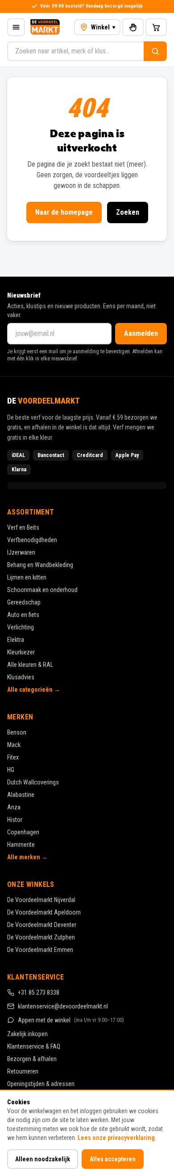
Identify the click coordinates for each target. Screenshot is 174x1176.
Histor (14, 819)
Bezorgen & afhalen (32, 1058)
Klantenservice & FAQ (33, 1046)
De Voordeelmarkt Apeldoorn (44, 912)
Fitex (13, 757)
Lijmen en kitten (26, 577)
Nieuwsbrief (24, 295)
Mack (14, 744)
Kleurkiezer (21, 652)
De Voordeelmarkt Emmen (40, 949)
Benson (16, 732)
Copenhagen (23, 832)
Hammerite (21, 844)
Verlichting (20, 627)
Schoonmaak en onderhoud (42, 589)
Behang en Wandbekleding (40, 564)
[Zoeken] (155, 51)
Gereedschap (24, 602)
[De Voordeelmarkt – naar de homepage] (45, 27)
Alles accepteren (113, 1159)
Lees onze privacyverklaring (116, 1137)
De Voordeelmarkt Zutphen (41, 937)
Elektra (15, 639)
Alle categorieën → (33, 689)
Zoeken (127, 212)
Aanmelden (141, 333)
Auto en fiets (23, 614)
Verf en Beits (23, 527)
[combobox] (75, 51)
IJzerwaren (21, 552)
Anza (14, 807)
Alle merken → (27, 857)
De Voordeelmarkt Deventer (41, 924)
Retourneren (22, 1071)
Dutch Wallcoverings (33, 782)
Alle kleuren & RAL (30, 664)
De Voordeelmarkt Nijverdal (41, 899)
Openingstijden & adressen (41, 1083)
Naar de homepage (64, 212)
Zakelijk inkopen (27, 1033)
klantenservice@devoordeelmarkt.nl (63, 1006)
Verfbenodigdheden (32, 539)
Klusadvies (20, 677)
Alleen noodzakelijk (42, 1159)
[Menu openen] (16, 27)
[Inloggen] (133, 27)
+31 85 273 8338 (38, 992)
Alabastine (20, 794)
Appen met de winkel (71, 1020)
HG (10, 769)
